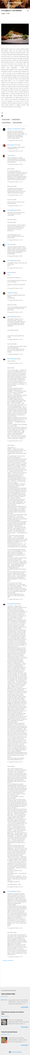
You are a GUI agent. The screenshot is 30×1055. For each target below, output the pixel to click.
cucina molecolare (17, 122)
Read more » (25, 1007)
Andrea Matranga (15, 3)
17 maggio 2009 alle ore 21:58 (14, 151)
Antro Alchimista (11, 145)
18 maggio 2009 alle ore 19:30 (14, 182)
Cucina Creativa (6, 119)
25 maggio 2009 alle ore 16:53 (14, 363)
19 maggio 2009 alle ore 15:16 (14, 195)
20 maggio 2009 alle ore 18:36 (14, 268)
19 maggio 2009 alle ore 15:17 (14, 205)
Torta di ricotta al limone (9, 1032)
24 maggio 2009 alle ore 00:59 (14, 312)
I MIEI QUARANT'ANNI (8, 994)
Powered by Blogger (16, 1052)
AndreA (9, 272)
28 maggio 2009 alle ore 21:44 (14, 887)
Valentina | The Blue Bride (13, 129)
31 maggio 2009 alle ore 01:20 (14, 928)
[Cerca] (28, 3)
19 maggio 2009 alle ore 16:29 (14, 240)
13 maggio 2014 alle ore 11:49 (14, 956)
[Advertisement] (15, 973)
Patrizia (9, 244)
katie (8, 368)
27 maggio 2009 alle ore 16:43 (14, 762)
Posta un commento (8, 960)
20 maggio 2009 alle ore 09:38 (14, 256)
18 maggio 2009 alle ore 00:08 (14, 164)
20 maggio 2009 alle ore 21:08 (14, 288)
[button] (28, 11)
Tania (8, 155)
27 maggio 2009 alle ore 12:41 (14, 441)
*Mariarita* (10, 293)
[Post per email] (2, 116)
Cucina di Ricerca (6, 122)
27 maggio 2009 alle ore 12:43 (14, 599)
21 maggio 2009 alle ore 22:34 (14, 300)
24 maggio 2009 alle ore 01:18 (14, 339)
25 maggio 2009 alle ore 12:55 (14, 354)
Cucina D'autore (16, 119)
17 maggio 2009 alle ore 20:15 (14, 140)
